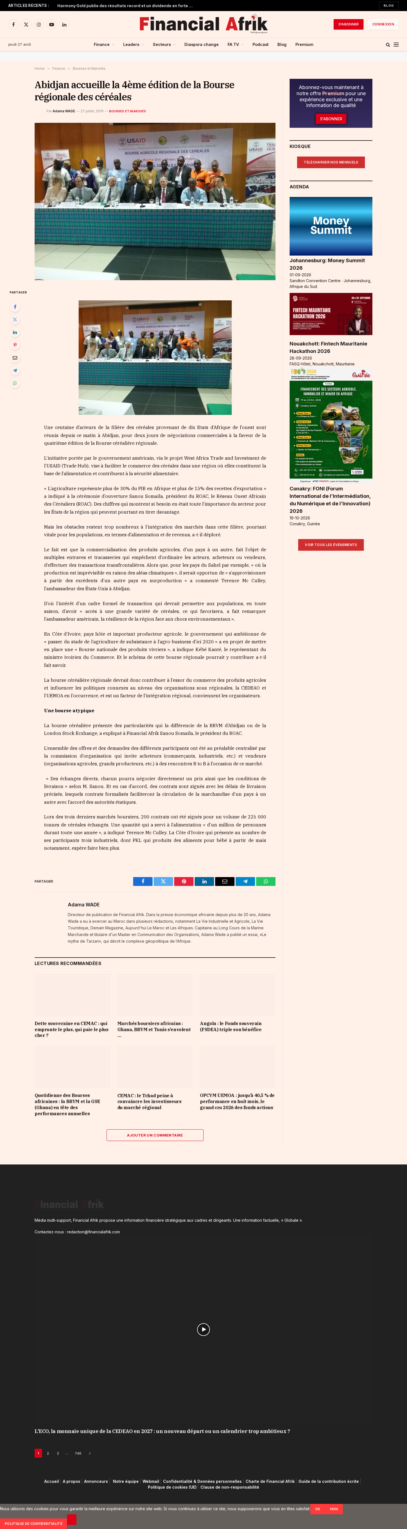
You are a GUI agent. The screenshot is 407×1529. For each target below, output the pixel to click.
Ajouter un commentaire (155, 1135)
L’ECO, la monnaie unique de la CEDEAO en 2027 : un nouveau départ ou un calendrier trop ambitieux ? (162, 1431)
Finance (102, 44)
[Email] (15, 357)
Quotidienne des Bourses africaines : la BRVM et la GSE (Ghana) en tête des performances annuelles (67, 1104)
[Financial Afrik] (203, 24)
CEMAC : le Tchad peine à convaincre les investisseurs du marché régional (149, 1102)
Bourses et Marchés (127, 111)
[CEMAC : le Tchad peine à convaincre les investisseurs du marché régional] (155, 1067)
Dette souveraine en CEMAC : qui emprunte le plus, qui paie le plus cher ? (71, 1029)
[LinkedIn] (15, 332)
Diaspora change (201, 44)
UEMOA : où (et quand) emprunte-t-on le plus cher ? (108, 5)
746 (78, 1453)
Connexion (383, 24)
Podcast (261, 44)
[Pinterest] (15, 345)
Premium (304, 44)
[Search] (388, 44)
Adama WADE (64, 111)
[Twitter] (15, 319)
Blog (389, 5)
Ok (318, 1509)
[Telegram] (15, 370)
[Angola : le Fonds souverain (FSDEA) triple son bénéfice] (237, 995)
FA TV (233, 44)
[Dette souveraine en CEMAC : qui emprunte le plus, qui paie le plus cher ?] (72, 995)
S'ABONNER (348, 24)
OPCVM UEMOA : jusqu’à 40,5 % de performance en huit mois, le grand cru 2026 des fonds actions (237, 1101)
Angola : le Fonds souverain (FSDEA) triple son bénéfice (230, 1026)
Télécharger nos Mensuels (331, 162)
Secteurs (162, 44)
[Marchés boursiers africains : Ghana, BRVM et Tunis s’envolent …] (155, 995)
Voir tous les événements (331, 545)
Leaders (131, 44)
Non (334, 1509)
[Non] (71, 1519)
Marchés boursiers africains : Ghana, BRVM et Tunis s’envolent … (154, 1029)
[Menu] (396, 44)
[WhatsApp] (15, 383)
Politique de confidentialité (33, 1524)
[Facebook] (15, 306)
